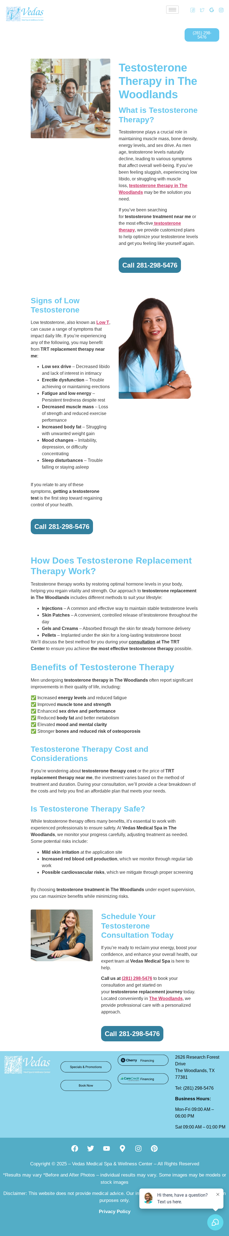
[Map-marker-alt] (123, 1148)
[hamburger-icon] (172, 10)
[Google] (210, 10)
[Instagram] (219, 10)
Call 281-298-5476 (149, 265)
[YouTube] (219, 18)
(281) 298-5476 (137, 978)
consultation (142, 642)
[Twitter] (200, 10)
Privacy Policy (114, 1211)
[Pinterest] (154, 1148)
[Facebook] (191, 10)
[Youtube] (107, 1148)
